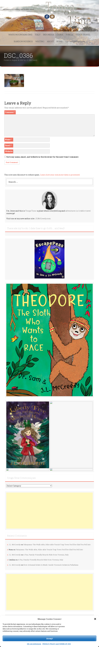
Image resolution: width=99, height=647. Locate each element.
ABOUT (50, 41)
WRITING (39, 41)
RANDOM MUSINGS (23, 41)
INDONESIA (48, 34)
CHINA (60, 34)
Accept (49, 638)
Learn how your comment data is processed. (60, 175)
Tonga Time (30, 211)
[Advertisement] (49, 511)
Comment (10, 112)
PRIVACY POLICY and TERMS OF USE (56, 644)
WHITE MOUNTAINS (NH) (20, 34)
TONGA (69, 34)
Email (8, 145)
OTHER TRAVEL (83, 34)
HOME (59, 41)
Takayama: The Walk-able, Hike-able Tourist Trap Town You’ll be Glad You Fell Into (57, 544)
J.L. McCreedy (31, 60)
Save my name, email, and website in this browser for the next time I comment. (42, 157)
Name (8, 139)
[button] (95, 619)
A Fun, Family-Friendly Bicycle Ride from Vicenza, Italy (46, 555)
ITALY (37, 34)
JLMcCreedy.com (43, 218)
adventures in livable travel (78, 211)
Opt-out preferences (34, 644)
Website (9, 151)
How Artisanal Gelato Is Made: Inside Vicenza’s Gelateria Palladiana (50, 565)
